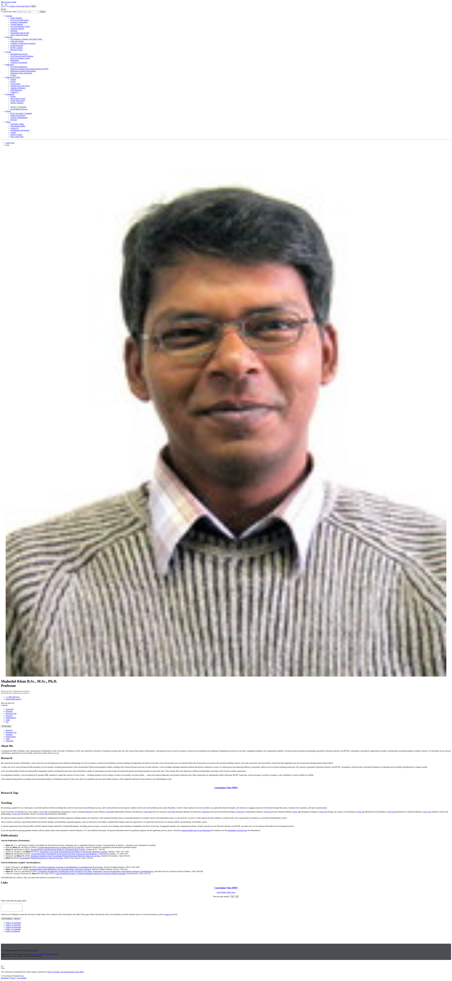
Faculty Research (16, 46)
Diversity (13, 120)
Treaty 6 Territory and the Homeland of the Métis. (65, 972)
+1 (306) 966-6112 (13, 697)
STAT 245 (391, 812)
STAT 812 (240, 812)
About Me (9, 709)
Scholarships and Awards (19, 33)
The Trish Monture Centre (20, 26)
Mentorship (14, 60)
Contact (13, 75)
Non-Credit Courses (17, 99)
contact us (167, 914)
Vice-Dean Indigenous (18, 67)
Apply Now (10, 143)
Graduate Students (17, 29)
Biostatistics (27, 798)
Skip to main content (8, 2)
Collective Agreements (18, 62)
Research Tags (11, 713)
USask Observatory (17, 101)
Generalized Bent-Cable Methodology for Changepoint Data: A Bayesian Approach (60, 869)
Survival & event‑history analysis (91, 798)
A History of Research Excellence (23, 43)
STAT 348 (297, 812)
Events (12, 96)
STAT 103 (44, 814)
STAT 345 (323, 812)
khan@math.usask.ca (13, 699)
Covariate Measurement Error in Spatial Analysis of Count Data (60, 847)
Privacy (13, 978)
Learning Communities (18, 22)
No (237, 896)
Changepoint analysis (41, 798)
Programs (13, 31)
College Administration (19, 118)
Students (9, 16)
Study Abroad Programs (19, 35)
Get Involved (15, 84)
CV (57, 753)
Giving (13, 82)
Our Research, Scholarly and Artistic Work (26, 39)
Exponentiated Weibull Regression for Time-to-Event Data (41, 858)
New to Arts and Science (19, 20)
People (8, 111)
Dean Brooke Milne (17, 126)
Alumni (13, 79)
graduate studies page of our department (196, 830)
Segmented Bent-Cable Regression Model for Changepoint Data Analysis (58, 849)
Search (42, 12)
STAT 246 (360, 812)
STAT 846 (148, 812)
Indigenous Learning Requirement (23, 71)
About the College (17, 124)
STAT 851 (89, 812)
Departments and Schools (19, 130)
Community (10, 94)
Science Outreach (16, 103)
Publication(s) (11, 718)
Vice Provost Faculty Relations (21, 56)
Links (8, 720)
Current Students (16, 24)
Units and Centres (17, 41)
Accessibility (22, 978)
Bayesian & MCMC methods (12, 798)
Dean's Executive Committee (21, 113)
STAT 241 (16, 814)
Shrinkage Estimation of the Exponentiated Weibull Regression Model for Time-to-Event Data (65, 856)
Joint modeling (72, 798)
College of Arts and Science (19, 6)
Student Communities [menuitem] (18, 107)
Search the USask (9, 12)
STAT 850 (110, 812)
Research (9, 37)
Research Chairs (16, 50)
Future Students (16, 18)
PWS (3, 9)
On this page (6, 726)
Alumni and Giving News (20, 86)
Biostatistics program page (237, 830)
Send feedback (7, 919)
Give (7, 145)
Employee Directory (17, 115)
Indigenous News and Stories (21, 73)
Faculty (8, 52)
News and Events (16, 137)
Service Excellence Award (20, 58)
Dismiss (17, 919)
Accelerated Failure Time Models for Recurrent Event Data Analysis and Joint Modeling (64, 854)
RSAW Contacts (16, 48)
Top (7, 722)
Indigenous (10, 65)
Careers (13, 132)
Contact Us (14, 92)
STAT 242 (427, 812)
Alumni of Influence (17, 88)
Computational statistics (58, 798)
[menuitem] (228, 25)
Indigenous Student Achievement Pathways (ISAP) (29, 69)
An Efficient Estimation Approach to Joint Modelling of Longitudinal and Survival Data (70, 867)
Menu (33, 6)
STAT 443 (268, 812)
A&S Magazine (16, 90)
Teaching (9, 716)
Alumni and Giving (13, 77)
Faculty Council (16, 135)
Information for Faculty (19, 54)
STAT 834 (205, 812)
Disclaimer (5, 978)
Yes (232, 896)
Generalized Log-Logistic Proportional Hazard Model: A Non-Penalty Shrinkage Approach (73, 852)
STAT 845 (171, 812)
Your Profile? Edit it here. (226, 892)
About (8, 122)
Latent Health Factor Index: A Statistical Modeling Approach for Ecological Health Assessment (90, 874)
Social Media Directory (19, 109)
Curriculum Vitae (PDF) (226, 787)
